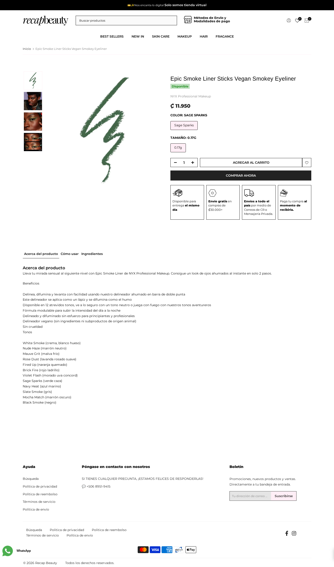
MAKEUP (184, 36)
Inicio (27, 48)
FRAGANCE (225, 36)
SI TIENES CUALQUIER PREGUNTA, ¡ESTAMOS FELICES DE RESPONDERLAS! (142, 479)
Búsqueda (31, 479)
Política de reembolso (40, 494)
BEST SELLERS (112, 36)
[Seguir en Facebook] (286, 535)
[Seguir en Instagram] (294, 535)
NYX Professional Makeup (190, 96)
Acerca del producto (41, 254)
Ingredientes (92, 254)
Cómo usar (70, 254)
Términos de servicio (39, 502)
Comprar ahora (241, 175)
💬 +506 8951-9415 (96, 486)
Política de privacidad (40, 486)
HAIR (204, 36)
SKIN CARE (160, 36)
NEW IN (138, 36)
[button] (33, 80)
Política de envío (36, 509)
